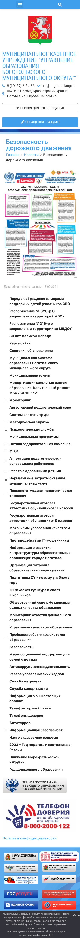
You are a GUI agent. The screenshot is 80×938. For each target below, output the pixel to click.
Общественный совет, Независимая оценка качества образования (40, 605)
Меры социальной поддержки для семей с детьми (39, 656)
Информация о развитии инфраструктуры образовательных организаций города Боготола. (39, 552)
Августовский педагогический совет (41, 407)
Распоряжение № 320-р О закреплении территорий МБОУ (37, 313)
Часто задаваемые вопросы (33, 737)
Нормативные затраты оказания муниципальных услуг (37, 480)
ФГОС (14, 451)
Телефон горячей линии (30, 708)
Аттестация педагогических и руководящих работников (35, 461)
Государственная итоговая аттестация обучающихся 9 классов (40, 518)
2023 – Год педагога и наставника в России (39, 747)
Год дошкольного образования (36, 769)
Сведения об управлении (31, 350)
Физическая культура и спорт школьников (34, 592)
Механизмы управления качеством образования (39, 530)
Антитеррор (20, 723)
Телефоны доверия (26, 715)
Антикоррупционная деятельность (39, 666)
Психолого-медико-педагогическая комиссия (40, 493)
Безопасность (21, 647)
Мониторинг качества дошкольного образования (40, 617)
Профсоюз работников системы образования (37, 637)
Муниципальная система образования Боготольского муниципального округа (33, 363)
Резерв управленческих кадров (36, 674)
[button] (19, 4)
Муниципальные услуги (29, 375)
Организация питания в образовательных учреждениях (36, 567)
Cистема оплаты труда (29, 415)
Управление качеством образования (40, 627)
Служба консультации (28, 688)
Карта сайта (19, 343)
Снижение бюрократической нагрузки (34, 759)
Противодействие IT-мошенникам (39, 540)
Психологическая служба (31, 429)
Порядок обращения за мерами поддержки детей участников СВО (39, 301)
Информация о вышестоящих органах (35, 698)
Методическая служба (29, 422)
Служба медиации (25, 681)
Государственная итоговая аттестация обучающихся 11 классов (41, 505)
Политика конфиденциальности (30, 838)
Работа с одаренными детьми (35, 471)
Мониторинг (20, 400)
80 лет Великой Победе (30, 336)
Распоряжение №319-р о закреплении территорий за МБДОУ (40, 326)
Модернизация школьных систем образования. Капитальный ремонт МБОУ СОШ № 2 (39, 387)
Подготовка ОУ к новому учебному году (39, 580)
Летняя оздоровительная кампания (39, 444)
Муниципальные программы (34, 436)
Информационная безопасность (36, 730)
